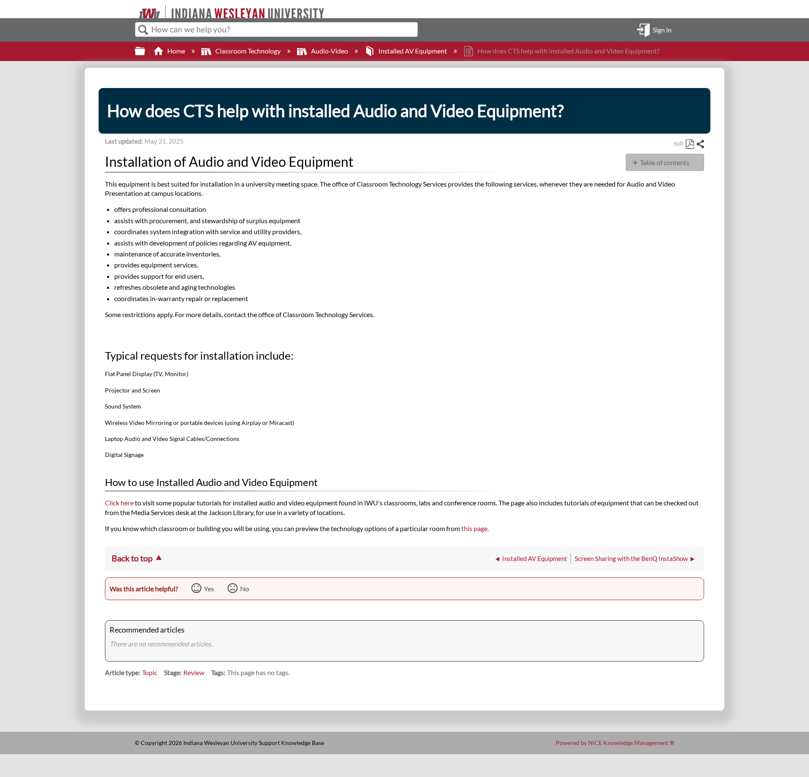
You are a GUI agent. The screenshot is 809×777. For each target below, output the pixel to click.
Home (176, 51)
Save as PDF (689, 144)
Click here (120, 503)
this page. (475, 528)
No (244, 589)
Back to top (132, 558)
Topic (149, 672)
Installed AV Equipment (412, 51)
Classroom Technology (248, 51)
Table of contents (664, 162)
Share (700, 144)
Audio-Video (329, 51)
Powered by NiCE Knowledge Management (615, 742)
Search (143, 30)
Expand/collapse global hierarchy (145, 51)
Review (193, 672)
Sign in (662, 29)
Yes (209, 589)
